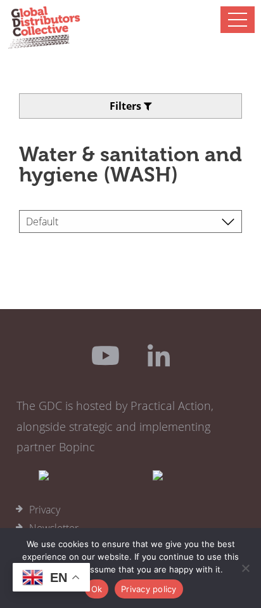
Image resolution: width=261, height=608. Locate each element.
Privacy (44, 510)
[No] (245, 568)
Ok (97, 589)
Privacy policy (149, 589)
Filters (127, 106)
